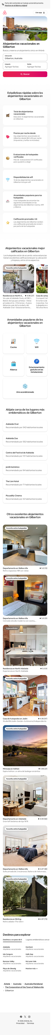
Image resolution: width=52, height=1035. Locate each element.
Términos (30, 1023)
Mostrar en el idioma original (16, 5)
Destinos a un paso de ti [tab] (12, 940)
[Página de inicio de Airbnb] (5, 12)
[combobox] (25, 58)
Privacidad (20, 1023)
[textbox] (14, 66)
